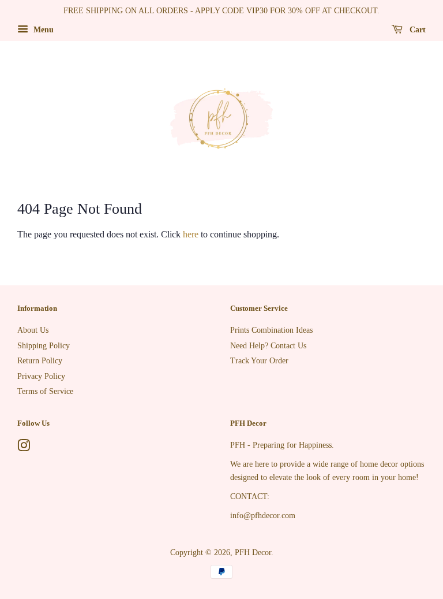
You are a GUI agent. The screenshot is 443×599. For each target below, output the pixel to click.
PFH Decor (253, 552)
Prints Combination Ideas (271, 330)
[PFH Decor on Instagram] (23, 448)
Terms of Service (45, 391)
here (190, 234)
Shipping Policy (43, 345)
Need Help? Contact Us (268, 345)
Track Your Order (259, 360)
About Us (32, 330)
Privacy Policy (41, 376)
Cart (416, 29)
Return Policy (39, 360)
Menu (42, 29)
